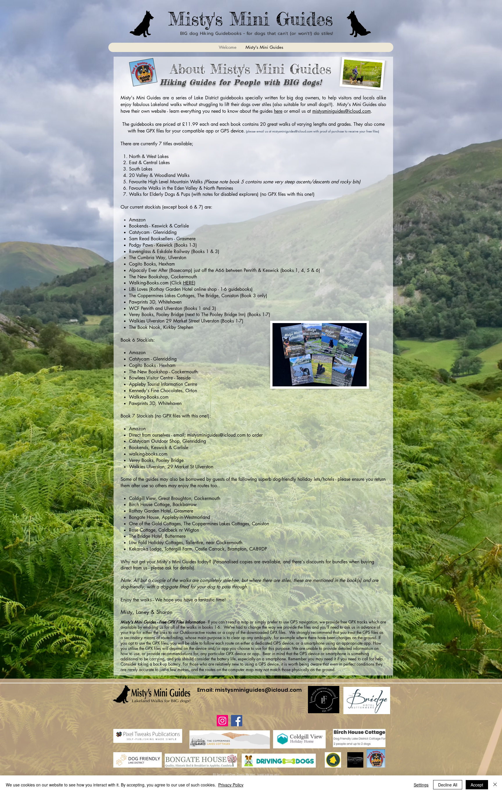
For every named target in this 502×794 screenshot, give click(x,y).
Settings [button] (421, 785)
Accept (477, 785)
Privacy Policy (230, 785)
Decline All (447, 785)
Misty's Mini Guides (250, 19)
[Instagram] (222, 720)
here (278, 111)
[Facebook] (236, 720)
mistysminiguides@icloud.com (341, 111)
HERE (188, 283)
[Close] (495, 784)
